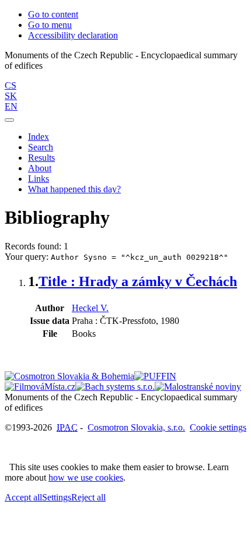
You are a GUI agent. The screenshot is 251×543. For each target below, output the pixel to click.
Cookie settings (218, 427)
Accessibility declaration (73, 35)
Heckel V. (90, 308)
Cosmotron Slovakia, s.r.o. (136, 427)
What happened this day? (74, 189)
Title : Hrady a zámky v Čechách (138, 281)
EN (11, 106)
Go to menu (50, 25)
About (39, 168)
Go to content (53, 14)
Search (40, 147)
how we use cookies (85, 477)
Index (38, 137)
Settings (56, 497)
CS (10, 85)
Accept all (23, 497)
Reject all (88, 497)
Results (41, 158)
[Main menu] (9, 120)
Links (38, 179)
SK (11, 96)
